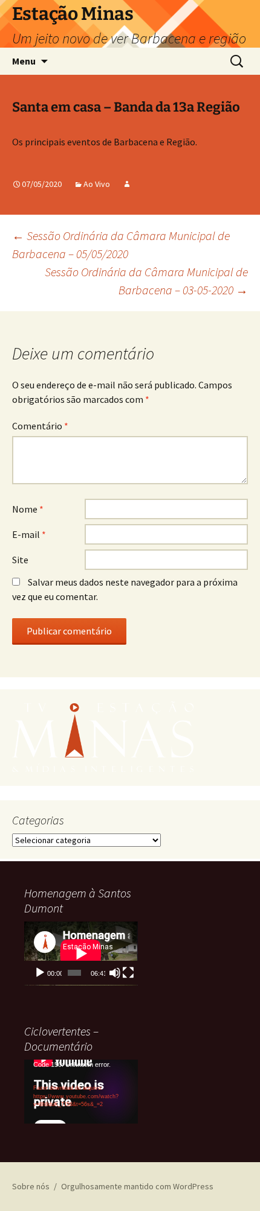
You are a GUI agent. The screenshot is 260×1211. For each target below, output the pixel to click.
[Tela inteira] (128, 973)
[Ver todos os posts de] (127, 184)
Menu (24, 61)
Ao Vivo (96, 184)
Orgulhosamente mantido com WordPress (137, 1186)
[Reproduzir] (40, 973)
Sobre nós (31, 1186)
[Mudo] (115, 973)
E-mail (29, 534)
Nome (28, 509)
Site (20, 560)
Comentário (40, 426)
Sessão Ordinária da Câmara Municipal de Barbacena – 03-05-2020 (146, 280)
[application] (81, 953)
